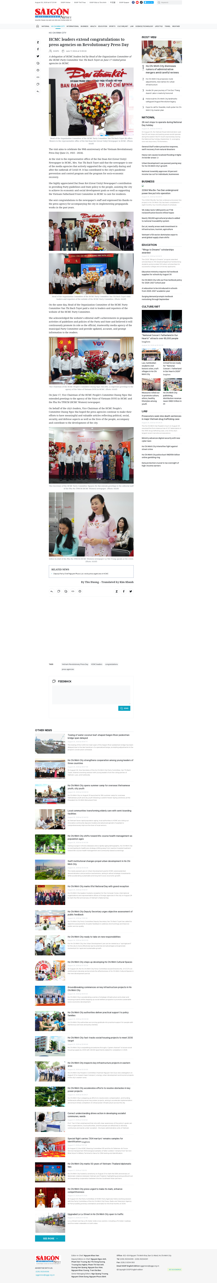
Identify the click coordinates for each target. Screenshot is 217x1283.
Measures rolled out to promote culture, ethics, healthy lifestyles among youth (150, 398)
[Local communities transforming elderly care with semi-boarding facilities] (50, 819)
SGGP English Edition (53, 14)
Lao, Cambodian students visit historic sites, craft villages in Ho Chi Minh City (150, 368)
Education (102, 26)
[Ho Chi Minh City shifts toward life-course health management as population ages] (50, 844)
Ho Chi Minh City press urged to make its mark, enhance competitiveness (95, 1190)
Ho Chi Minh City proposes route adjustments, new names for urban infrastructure (160, 82)
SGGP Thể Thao (80, 2)
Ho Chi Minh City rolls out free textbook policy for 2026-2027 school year (162, 281)
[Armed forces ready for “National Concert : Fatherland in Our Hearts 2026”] (172, 354)
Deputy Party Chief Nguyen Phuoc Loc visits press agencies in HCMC (80, 573)
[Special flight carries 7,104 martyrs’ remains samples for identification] (50, 1147)
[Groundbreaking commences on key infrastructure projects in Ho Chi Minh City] (50, 996)
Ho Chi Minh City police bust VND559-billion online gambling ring (161, 456)
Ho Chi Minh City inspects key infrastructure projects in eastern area (99, 1064)
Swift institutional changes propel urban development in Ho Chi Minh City (99, 862)
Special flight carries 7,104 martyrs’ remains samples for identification (95, 1140)
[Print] (38, 70)
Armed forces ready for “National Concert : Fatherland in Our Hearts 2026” (172, 368)
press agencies (68, 669)
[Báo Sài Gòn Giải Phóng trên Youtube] (137, 2)
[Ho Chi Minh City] (38, 91)
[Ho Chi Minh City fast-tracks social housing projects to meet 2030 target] (50, 1046)
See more (48, 1238)
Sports (112, 26)
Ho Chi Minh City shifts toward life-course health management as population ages (100, 837)
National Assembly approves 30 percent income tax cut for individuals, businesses (160, 172)
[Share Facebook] (38, 49)
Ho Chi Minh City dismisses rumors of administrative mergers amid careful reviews (162, 69)
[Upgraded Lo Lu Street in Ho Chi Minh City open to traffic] (50, 1223)
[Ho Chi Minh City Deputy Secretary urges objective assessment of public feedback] (50, 920)
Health (93, 26)
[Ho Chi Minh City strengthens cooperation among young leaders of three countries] (50, 769)
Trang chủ (37, 26)
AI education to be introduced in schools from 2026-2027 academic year (159, 289)
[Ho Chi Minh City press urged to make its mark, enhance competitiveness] (50, 1198)
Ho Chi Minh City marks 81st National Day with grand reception (98, 886)
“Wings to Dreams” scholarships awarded (158, 251)
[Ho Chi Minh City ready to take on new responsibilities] (50, 945)
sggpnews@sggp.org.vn (45, 1275)
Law (131, 26)
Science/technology (144, 26)
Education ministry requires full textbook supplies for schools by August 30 (160, 273)
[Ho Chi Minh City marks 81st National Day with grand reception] (50, 895)
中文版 (112, 2)
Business (84, 26)
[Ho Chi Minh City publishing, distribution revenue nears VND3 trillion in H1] (172, 384)
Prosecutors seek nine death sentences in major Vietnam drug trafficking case (161, 417)
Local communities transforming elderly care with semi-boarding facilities (99, 812)
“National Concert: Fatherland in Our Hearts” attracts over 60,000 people (160, 338)
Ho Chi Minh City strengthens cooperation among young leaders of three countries (100, 762)
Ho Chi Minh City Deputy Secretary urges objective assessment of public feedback (100, 913)
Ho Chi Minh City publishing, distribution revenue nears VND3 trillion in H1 (172, 398)
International (73, 26)
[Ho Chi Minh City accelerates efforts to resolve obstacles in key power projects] (50, 1097)
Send (126, 708)
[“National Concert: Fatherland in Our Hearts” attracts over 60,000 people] (162, 321)
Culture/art (122, 26)
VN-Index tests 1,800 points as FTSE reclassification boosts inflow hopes (158, 211)
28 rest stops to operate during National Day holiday (162, 123)
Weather (176, 26)
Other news (43, 730)
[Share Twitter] (38, 56)
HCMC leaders (96, 664)
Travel (167, 26)
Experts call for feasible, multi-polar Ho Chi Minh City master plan (163, 108)
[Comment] (38, 84)
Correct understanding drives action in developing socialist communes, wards (97, 1115)
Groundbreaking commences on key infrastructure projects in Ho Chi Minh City (100, 989)
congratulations (111, 664)
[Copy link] (38, 77)
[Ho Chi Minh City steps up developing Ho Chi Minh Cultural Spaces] (50, 971)
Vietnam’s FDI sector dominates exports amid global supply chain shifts (160, 236)
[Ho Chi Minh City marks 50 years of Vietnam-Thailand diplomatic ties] (50, 1172)
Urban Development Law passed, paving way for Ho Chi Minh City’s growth (161, 164)
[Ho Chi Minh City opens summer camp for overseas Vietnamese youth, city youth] (50, 794)
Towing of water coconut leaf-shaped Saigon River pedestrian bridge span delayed (98, 736)
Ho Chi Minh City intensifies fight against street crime (160, 447)
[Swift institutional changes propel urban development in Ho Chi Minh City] (50, 870)
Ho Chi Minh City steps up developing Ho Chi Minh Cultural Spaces (100, 962)
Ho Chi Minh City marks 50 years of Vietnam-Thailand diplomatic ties (99, 1165)
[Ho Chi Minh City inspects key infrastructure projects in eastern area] (50, 1071)
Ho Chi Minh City (58, 26)
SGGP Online (65, 2)
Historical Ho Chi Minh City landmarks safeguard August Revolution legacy (161, 100)
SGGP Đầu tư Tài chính (98, 2)
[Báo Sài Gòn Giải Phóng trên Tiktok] (141, 2)
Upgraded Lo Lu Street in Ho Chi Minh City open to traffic (95, 1214)
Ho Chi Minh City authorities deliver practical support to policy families (98, 1014)
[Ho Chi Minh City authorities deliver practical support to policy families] (50, 1021)
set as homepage (175, 1269)
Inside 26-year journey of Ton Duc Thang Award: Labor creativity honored (163, 91)
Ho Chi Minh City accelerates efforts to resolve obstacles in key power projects (99, 1089)
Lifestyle (159, 26)
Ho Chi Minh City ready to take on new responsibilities (94, 936)
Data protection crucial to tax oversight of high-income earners (160, 464)
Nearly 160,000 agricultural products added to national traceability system (161, 219)
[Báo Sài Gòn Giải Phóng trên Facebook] (133, 2)
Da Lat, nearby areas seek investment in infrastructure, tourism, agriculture (159, 227)
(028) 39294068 (42, 1271)
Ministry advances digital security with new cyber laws (161, 439)
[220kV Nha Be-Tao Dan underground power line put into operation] (162, 186)
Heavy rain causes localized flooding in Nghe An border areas (161, 156)
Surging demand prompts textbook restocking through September (157, 297)
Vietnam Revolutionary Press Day (75, 664)
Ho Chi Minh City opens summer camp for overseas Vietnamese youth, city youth (99, 787)
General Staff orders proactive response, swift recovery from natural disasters (160, 148)
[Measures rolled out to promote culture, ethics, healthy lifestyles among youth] (151, 384)
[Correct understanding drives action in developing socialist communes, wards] (50, 1122)
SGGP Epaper (124, 2)
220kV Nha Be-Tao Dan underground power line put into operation (160, 191)
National (45, 26)
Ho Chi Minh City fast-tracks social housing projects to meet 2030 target (100, 1039)
